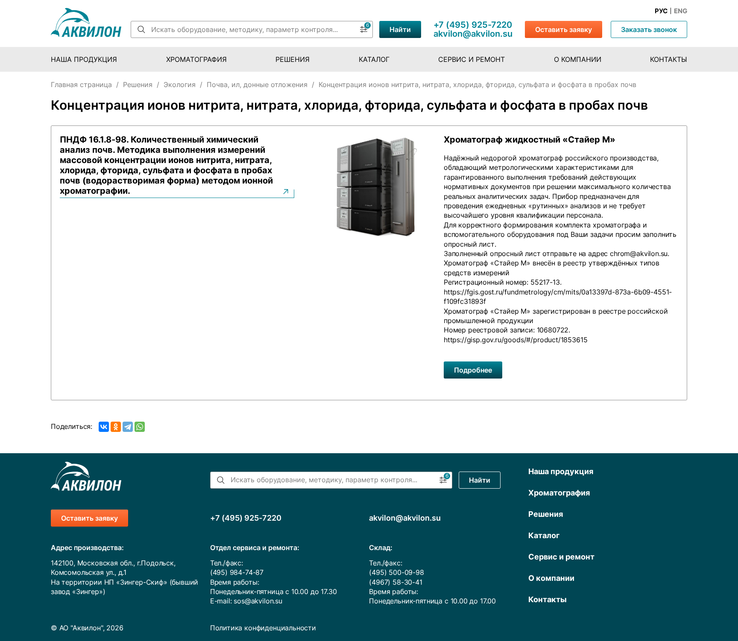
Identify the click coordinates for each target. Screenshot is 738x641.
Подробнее (473, 370)
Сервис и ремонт (471, 59)
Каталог (374, 59)
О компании (577, 59)
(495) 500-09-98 (396, 572)
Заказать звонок (649, 29)
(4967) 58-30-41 (395, 582)
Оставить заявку (563, 29)
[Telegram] (128, 427)
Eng (680, 11)
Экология (180, 84)
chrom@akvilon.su (639, 253)
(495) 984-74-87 (237, 572)
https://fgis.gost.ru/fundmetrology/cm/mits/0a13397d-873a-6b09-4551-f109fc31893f (558, 297)
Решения (292, 59)
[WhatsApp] (140, 427)
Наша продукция (84, 59)
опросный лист (469, 244)
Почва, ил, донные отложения (257, 84)
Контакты (668, 59)
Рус (661, 11)
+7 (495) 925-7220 (472, 24)
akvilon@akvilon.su (472, 33)
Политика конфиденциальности (263, 628)
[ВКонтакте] (104, 427)
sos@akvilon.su (258, 601)
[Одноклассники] (116, 427)
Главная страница (81, 84)
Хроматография (196, 59)
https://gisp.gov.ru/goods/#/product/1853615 (515, 339)
